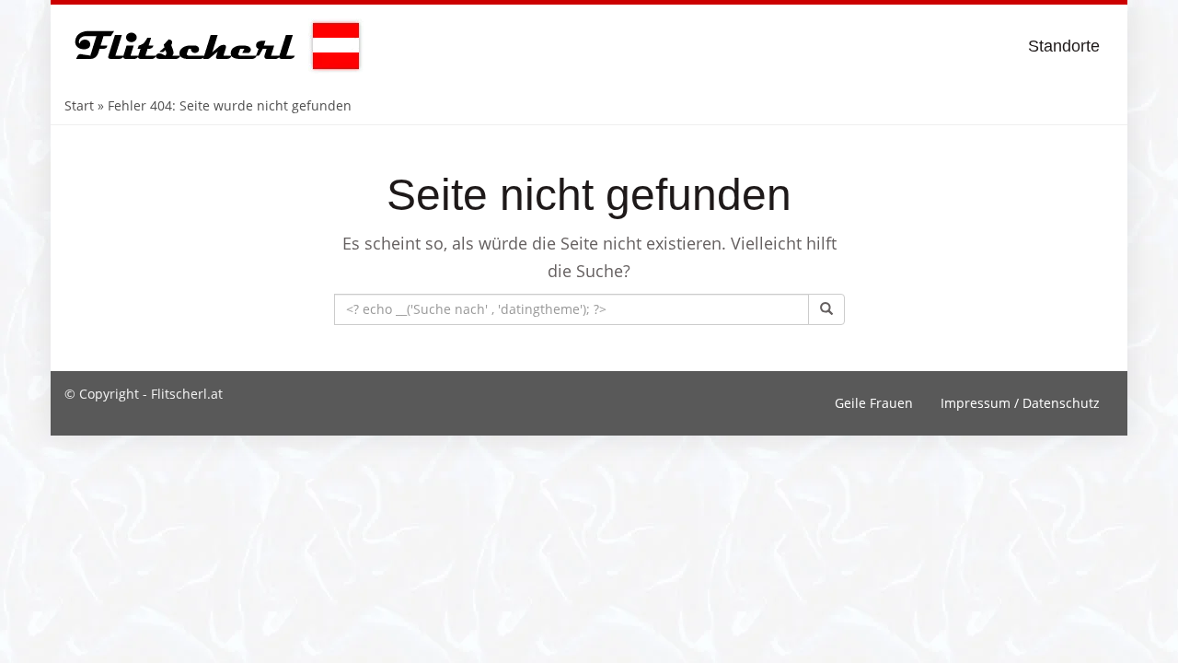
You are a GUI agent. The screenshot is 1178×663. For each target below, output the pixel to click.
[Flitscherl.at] (214, 46)
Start (79, 105)
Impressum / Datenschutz (1020, 403)
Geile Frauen (874, 403)
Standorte (1064, 46)
